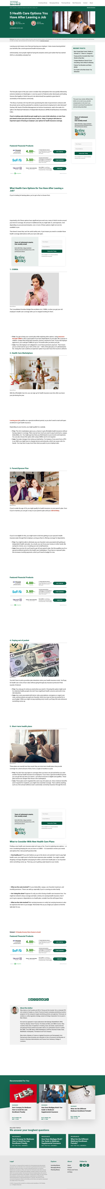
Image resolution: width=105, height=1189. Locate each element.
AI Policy (69, 1172)
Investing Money (42, 3)
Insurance (15, 7)
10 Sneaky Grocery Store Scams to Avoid (28, 932)
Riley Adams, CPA (20, 23)
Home (11, 7)
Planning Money (65, 3)
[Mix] (37, 999)
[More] (47, 999)
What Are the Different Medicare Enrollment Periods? (79, 1141)
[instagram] (87, 1165)
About (91, 3)
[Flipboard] (45, 999)
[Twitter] (32, 999)
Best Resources (77, 3)
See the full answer (19, 1145)
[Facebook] (29, 999)
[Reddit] (42, 999)
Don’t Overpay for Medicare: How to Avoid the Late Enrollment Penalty (21, 1110)
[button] (25, 259)
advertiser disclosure (44, 40)
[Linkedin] (40, 999)
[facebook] (81, 1165)
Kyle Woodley (40, 23)
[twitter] (84, 1165)
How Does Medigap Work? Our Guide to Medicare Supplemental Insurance (51, 1110)
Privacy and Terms (72, 1170)
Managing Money (54, 3)
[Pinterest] (34, 999)
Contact (85, 3)
